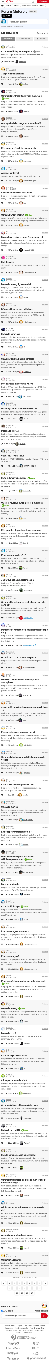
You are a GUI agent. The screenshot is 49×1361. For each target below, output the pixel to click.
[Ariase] (12, 1358)
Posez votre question (18, 22)
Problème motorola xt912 (13, 555)
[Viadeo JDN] (36, 1353)
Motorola (45, 47)
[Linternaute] (12, 1348)
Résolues (42, 39)
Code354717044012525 (12, 455)
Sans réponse (25, 39)
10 (9, 1288)
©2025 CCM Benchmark (24, 1332)
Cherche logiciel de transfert (14, 1055)
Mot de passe (7, 262)
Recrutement (9, 1328)
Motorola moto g (9, 1008)
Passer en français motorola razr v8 (18, 732)
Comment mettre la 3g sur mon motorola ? (21, 96)
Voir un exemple (41, 1311)
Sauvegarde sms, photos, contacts (17, 359)
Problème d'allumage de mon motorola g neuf (23, 981)
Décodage (6, 431)
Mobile (16, 6)
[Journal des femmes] (12, 1343)
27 (32, 1293)
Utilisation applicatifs (11, 1260)
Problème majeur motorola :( (15, 931)
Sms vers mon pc (9, 807)
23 (27, 1293)
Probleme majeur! (10, 956)
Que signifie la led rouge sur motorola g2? (21, 123)
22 (22, 1293)
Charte (15, 1330)
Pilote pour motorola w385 (14, 1080)
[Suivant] (45, 1283)
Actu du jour (8, 1311)
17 (39, 1288)
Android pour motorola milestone (17, 1235)
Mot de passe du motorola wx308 (17, 383)
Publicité (36, 1326)
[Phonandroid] (36, 1358)
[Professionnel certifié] (32, 618)
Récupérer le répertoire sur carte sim (19, 148)
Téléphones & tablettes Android (33, 6)
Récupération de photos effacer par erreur (21, 530)
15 (34, 1288)
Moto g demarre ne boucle (13, 478)
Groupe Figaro (39, 1330)
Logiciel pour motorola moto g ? (16, 831)
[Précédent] (4, 1283)
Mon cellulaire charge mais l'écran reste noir (22, 237)
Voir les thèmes (18, 26)
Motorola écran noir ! (11, 334)
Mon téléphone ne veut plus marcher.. (19, 1155)
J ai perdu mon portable (12, 73)
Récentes (9, 39)
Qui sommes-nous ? (10, 1326)
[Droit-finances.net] (36, 1348)
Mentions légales (28, 1330)
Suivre (8, 16)
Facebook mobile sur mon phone (17, 192)
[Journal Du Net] (36, 1343)
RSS (20, 1330)
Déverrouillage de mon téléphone (17, 309)
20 (17, 1293)
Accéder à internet (10, 173)
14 (29, 1288)
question (44, 1)
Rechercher (41, 33)
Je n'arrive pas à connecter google (17, 580)
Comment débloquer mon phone (16, 51)
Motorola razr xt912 (10, 1130)
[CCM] (10, 1)
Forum (8, 6)
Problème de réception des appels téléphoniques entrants (17, 858)
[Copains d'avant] (12, 1353)
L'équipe (20, 1326)
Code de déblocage (10, 906)
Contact (42, 1326)
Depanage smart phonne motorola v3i (19, 408)
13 (24, 1288)
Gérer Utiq (9, 1330)
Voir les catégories (7, 26)
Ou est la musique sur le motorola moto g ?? (22, 502)
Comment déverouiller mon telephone (19, 1105)
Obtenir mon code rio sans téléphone (18, 657)
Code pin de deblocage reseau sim (17, 784)
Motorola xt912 (8, 1033)
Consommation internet (12, 215)
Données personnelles (21, 1328)
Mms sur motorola (10, 884)
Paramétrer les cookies (37, 1328)
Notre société (28, 1326)
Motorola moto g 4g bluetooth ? (16, 284)
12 (19, 1288)
